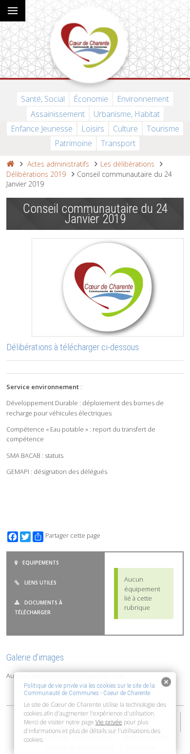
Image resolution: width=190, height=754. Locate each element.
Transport (118, 143)
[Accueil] (10, 164)
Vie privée (108, 722)
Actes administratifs (58, 164)
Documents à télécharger (38, 607)
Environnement (143, 99)
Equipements (40, 562)
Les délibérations (127, 164)
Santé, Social (43, 99)
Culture (125, 128)
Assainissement (58, 114)
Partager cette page (72, 535)
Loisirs (92, 128)
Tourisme (163, 128)
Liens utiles (40, 582)
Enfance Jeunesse (42, 128)
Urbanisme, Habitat (127, 114)
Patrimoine (73, 143)
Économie (91, 99)
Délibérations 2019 (36, 174)
